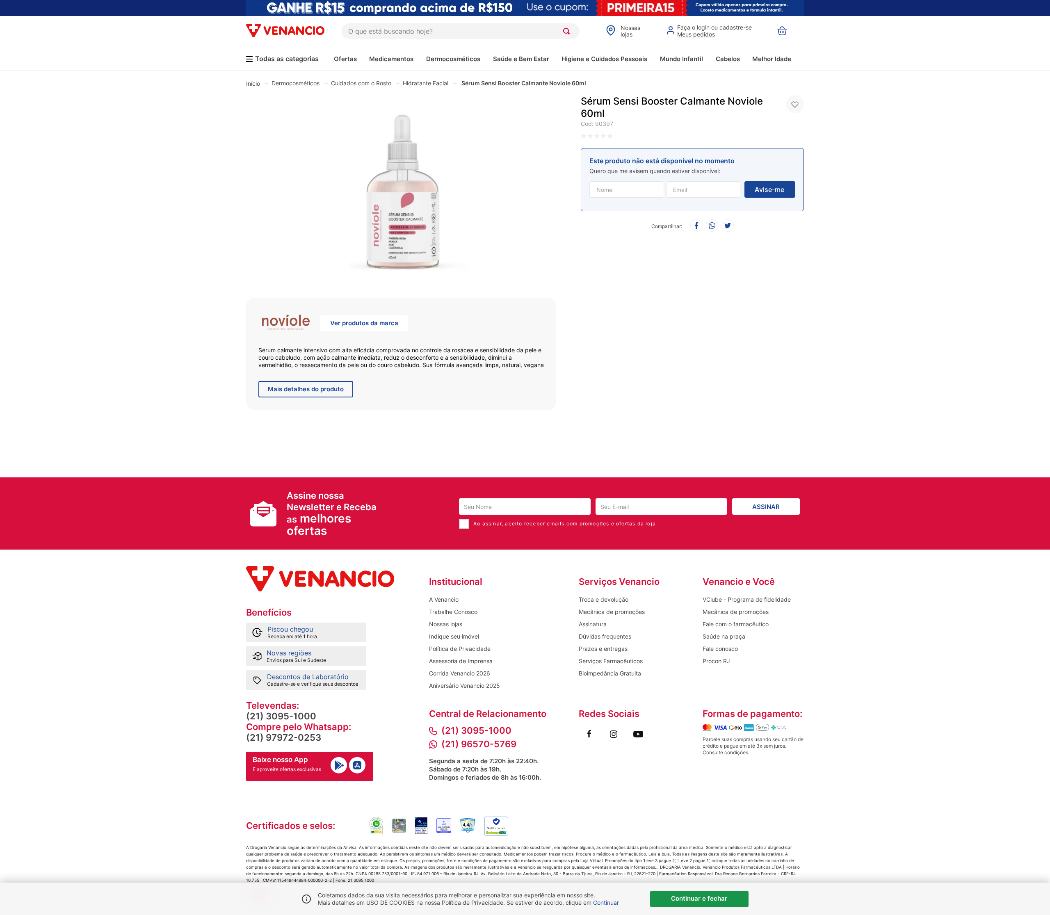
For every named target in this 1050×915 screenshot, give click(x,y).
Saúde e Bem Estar (521, 59)
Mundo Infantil (681, 59)
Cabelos (728, 59)
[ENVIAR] (769, 189)
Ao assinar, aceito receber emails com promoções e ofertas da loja (564, 523)
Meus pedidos (696, 34)
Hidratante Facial (425, 83)
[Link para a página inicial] (253, 83)
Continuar (606, 902)
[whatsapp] (712, 226)
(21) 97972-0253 (283, 737)
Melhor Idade (771, 59)
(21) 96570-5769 (478, 744)
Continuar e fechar (699, 898)
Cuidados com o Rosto (361, 83)
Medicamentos (391, 59)
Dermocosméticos (453, 59)
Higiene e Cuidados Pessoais (604, 59)
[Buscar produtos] (568, 31)
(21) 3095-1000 (281, 716)
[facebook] (696, 226)
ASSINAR (766, 507)
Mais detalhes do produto (306, 389)
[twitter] (727, 226)
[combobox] (461, 31)
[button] (401, 190)
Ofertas (345, 59)
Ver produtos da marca (364, 323)
